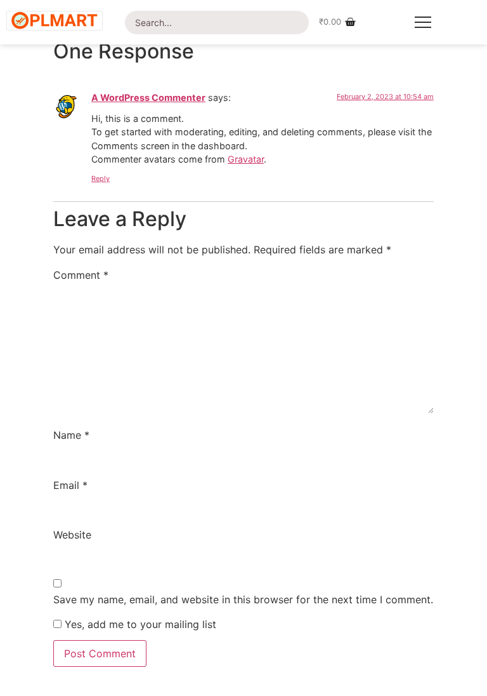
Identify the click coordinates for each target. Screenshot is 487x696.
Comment (80, 275)
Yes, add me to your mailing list (139, 624)
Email (70, 485)
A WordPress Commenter (148, 97)
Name (71, 435)
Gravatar (246, 159)
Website (72, 535)
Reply (100, 178)
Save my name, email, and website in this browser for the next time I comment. (243, 599)
